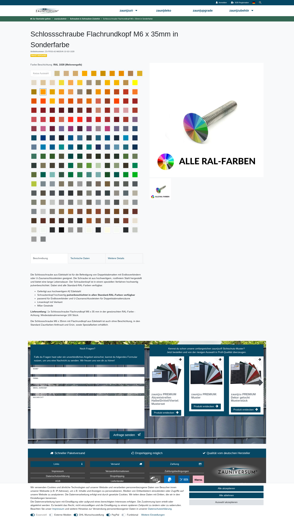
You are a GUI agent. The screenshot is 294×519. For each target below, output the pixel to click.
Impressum (58, 471)
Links (56, 464)
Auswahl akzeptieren (226, 502)
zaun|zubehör (239, 10)
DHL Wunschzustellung (91, 514)
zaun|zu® (127, 10)
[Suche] (260, 2)
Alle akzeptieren (226, 488)
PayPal (115, 514)
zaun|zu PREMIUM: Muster (204, 396)
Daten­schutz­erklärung (160, 508)
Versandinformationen (117, 471)
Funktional (132, 514)
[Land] (254, 2)
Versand (115, 464)
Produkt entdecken (164, 412)
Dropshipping (117, 476)
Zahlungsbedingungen (177, 471)
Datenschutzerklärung (58, 476)
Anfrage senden (124, 435)
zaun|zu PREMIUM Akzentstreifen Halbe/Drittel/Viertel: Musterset (165, 399)
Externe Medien (62, 514)
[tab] (49, 258)
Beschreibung (40, 258)
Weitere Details (116, 258)
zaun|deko (163, 10)
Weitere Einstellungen (153, 514)
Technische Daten (80, 258)
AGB (57, 481)
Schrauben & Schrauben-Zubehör (84, 19)
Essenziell (41, 514)
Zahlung (174, 464)
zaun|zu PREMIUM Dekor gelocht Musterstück (243, 397)
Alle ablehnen (226, 495)
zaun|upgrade (203, 10)
